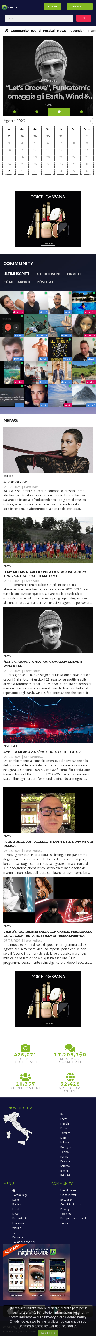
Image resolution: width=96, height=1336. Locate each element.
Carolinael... (32, 487)
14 (61, 150)
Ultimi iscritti (16, 274)
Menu (11, 7)
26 (35, 164)
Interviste (18, 1223)
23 (86, 157)
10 (9, 150)
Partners (17, 1237)
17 (9, 157)
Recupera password (73, 1218)
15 (73, 150)
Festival (48, 31)
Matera (64, 1138)
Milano (64, 1142)
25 (22, 164)
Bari (62, 1114)
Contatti (65, 1223)
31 (61, 136)
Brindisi (65, 1175)
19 (35, 157)
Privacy (64, 1209)
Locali (16, 1209)
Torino (64, 1152)
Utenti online (49, 274)
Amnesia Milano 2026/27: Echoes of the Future (42, 752)
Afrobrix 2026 (15, 482)
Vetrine (16, 1228)
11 (22, 150)
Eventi (35, 31)
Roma (64, 1128)
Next (89, 76)
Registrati (79, 6)
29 (35, 136)
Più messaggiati (16, 282)
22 (73, 157)
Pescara (65, 1161)
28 (22, 136)
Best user (66, 1200)
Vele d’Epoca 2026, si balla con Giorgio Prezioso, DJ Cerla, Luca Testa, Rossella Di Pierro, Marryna (47, 934)
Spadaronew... (34, 757)
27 (9, 136)
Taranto (65, 1133)
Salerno (65, 1166)
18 (22, 157)
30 (48, 136)
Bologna (65, 1147)
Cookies (65, 1214)
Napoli (64, 1124)
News (61, 31)
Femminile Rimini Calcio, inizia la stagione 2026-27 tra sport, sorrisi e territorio (44, 574)
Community (19, 31)
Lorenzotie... (33, 581)
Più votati (45, 282)
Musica (8, 476)
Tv (13, 1232)
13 (48, 150)
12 (35, 150)
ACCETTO (48, 1333)
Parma (64, 1156)
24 (9, 164)
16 (86, 150)
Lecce (63, 1119)
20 (48, 157)
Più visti (73, 274)
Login (52, 6)
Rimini (64, 1171)
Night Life (10, 746)
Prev (7, 76)
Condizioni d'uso (71, 1204)
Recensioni (76, 31)
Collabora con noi (23, 1242)
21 (61, 157)
